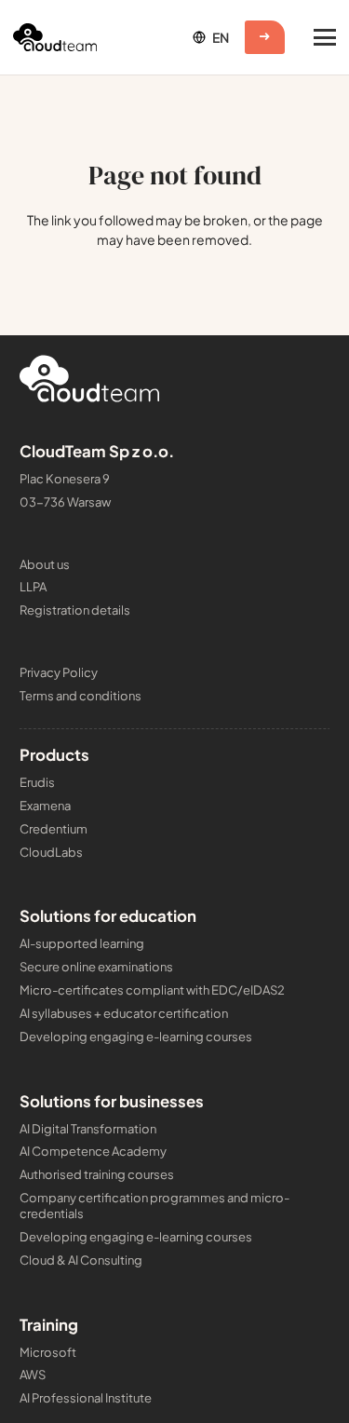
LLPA (33, 586)
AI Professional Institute (86, 1397)
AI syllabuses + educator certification (124, 1013)
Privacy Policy (59, 672)
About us (45, 564)
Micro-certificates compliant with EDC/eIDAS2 (152, 990)
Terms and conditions (80, 695)
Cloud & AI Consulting (81, 1260)
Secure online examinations (96, 966)
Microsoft (48, 1352)
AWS (33, 1374)
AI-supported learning (82, 943)
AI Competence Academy (93, 1151)
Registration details (75, 610)
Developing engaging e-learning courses (136, 1036)
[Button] (265, 37)
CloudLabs (51, 852)
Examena (45, 805)
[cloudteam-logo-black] (55, 37)
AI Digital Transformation (88, 1128)
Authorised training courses (97, 1174)
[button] (209, 37)
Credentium (53, 828)
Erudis (37, 782)
